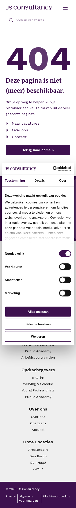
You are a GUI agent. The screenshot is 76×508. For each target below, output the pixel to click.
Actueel (38, 430)
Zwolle (38, 469)
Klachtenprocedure (56, 496)
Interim (38, 378)
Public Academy (38, 351)
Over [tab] (62, 180)
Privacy (11, 496)
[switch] (65, 266)
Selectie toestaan (38, 324)
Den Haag (38, 463)
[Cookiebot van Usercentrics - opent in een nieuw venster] (53, 168)
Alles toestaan (38, 311)
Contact (19, 137)
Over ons (20, 130)
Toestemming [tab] (15, 180)
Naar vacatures (25, 123)
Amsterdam (38, 450)
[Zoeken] (11, 20)
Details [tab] (39, 180)
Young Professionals (38, 390)
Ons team (38, 423)
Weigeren (38, 336)
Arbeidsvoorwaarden (38, 357)
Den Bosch (38, 456)
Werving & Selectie (38, 384)
